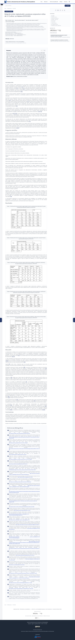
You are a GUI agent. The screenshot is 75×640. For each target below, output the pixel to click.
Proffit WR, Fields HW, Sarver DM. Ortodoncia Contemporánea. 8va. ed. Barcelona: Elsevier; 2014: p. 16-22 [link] (27, 531)
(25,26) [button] (7, 361)
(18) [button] (11, 196)
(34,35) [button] (11, 409)
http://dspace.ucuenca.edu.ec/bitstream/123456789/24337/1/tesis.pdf (21, 588)
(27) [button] (9, 364)
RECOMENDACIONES (54, 24)
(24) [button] (46, 368)
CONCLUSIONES (54, 23)
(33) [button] (34, 400)
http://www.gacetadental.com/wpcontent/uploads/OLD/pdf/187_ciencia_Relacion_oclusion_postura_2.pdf (24, 438)
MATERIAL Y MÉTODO (54, 19)
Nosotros (65, 1)
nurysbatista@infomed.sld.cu (21, 34)
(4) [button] (23, 89)
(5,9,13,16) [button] (15, 113)
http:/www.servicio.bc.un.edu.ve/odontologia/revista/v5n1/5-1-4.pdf (20, 582)
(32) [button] (17, 399)
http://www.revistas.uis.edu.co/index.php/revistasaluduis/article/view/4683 (21, 506)
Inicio (41, 1)
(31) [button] (9, 397)
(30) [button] (8, 396)
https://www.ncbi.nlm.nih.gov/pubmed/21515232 (22, 510)
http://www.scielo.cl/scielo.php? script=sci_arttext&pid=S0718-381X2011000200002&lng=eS (24, 537)
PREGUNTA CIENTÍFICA (54, 18)
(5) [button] (26, 381)
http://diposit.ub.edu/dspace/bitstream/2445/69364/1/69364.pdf (20, 481)
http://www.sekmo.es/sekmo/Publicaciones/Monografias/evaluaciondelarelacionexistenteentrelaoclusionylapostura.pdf (24, 492)
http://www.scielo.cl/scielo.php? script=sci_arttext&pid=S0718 (19, 519)
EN (44, 50)
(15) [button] (30, 121)
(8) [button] (16, 106)
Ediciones (46, 1)
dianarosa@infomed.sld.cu (19, 33)
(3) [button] (17, 88)
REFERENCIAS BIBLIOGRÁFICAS (56, 25)
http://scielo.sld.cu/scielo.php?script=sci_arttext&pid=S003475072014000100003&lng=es (24, 474)
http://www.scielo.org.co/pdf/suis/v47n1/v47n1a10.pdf (18, 442)
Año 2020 (14, 8)
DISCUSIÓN (53, 21)
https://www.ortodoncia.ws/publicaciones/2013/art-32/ (18, 463)
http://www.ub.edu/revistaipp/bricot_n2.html (25, 477)
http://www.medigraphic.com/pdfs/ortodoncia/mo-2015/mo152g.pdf (20, 459)
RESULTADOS (53, 20)
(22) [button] (19, 355)
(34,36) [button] (43, 409)
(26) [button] (24, 362)
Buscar (68, 5)
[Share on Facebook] (60, 10)
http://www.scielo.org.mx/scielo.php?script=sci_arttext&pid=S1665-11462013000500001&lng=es (24, 486)
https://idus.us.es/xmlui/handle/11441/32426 (16, 564)
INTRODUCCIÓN (54, 17)
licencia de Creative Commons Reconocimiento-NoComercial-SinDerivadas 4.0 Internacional (37, 631)
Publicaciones (9, 8)
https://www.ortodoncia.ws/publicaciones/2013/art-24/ (25, 555)
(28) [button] (24, 367)
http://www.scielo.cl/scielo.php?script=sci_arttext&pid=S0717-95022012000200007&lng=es (24, 577)
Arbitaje (61, 1)
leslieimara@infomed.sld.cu (18, 35)
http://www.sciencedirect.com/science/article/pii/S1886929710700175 (27, 524)
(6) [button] (10, 100)
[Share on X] (62, 10)
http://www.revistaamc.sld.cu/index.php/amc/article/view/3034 (19, 433)
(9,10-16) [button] (40, 111)
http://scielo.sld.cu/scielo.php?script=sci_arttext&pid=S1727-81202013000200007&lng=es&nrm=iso (19, 515)
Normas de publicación (54, 1)
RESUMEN (52, 15)
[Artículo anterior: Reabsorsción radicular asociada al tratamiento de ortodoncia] (1, 320)
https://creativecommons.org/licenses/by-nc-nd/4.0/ (17, 454)
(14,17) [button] (17, 128)
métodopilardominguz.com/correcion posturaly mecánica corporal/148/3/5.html (22, 469)
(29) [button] (11, 377)
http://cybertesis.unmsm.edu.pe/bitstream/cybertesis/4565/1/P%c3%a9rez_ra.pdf (23, 573)
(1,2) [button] (22, 87)
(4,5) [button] (21, 91)
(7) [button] (27, 101)
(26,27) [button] (13, 356)
